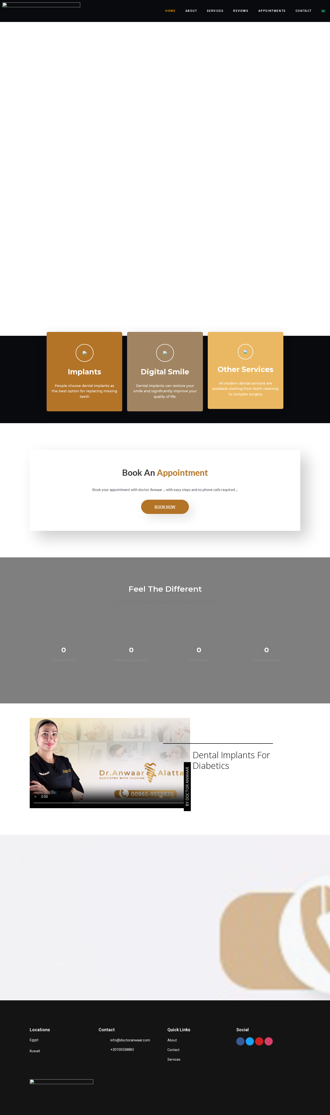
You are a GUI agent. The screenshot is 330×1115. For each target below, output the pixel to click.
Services (215, 11)
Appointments (272, 11)
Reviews (240, 11)
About (191, 11)
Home (170, 11)
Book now (165, 507)
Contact (303, 11)
